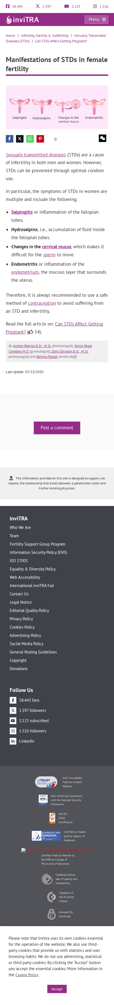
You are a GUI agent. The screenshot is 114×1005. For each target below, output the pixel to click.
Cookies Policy (22, 627)
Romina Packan (47, 356)
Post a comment (57, 428)
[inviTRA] (22, 19)
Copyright (18, 660)
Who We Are (20, 527)
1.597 (46, 6)
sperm (49, 255)
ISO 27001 (19, 561)
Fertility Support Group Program (37, 544)
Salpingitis (22, 212)
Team (14, 536)
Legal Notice (21, 602)
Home (10, 35)
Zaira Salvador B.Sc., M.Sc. (70, 351)
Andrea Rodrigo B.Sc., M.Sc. (32, 345)
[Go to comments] (102, 138)
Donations (18, 668)
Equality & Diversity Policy (33, 569)
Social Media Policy (26, 644)
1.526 (103, 6)
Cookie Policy (26, 975)
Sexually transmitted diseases (36, 155)
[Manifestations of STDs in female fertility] (57, 106)
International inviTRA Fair (32, 585)
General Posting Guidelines (33, 652)
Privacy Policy (21, 619)
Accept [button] (57, 988)
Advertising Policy (25, 635)
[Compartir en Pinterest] (40, 139)
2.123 (75, 6)
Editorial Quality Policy (29, 610)
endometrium (25, 272)
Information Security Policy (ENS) (38, 552)
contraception (42, 303)
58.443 (17, 6)
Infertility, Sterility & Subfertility (45, 35)
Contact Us (19, 594)
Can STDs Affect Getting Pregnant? (61, 41)
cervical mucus (56, 247)
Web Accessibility (25, 577)
